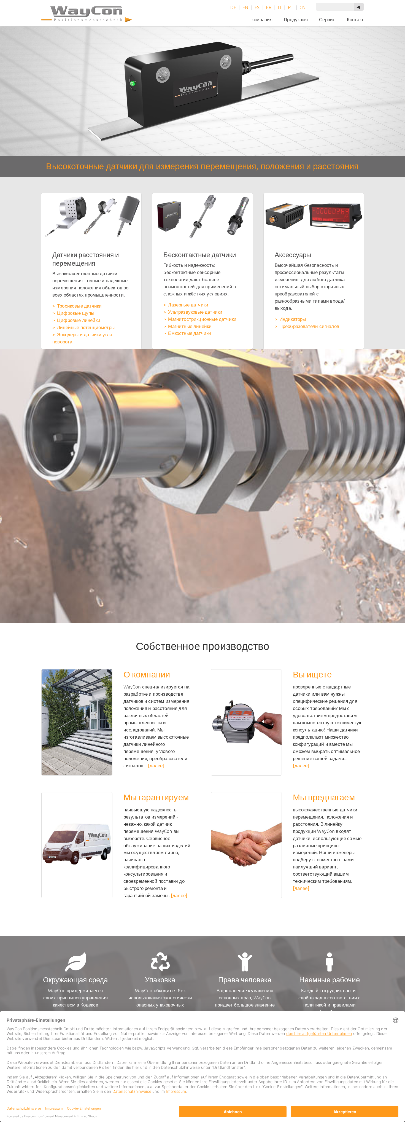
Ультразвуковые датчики (195, 311)
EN (245, 7)
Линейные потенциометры (86, 327)
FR (268, 7)
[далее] (156, 765)
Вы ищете (312, 674)
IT (280, 7)
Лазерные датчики (188, 304)
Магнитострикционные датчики (202, 319)
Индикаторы (292, 319)
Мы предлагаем (324, 797)
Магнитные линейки (190, 326)
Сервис (327, 19)
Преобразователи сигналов (309, 326)
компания (262, 19)
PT (290, 7)
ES (257, 7)
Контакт (355, 19)
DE (233, 7)
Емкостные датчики (189, 333)
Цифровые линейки (78, 320)
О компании (146, 674)
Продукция (296, 19)
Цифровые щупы (75, 313)
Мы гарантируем (156, 797)
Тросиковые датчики (79, 305)
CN (302, 7)
